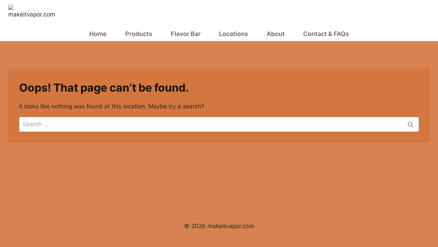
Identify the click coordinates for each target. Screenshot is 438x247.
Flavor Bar (186, 33)
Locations (233, 33)
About (276, 33)
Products (138, 33)
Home (98, 33)
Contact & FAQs (326, 33)
